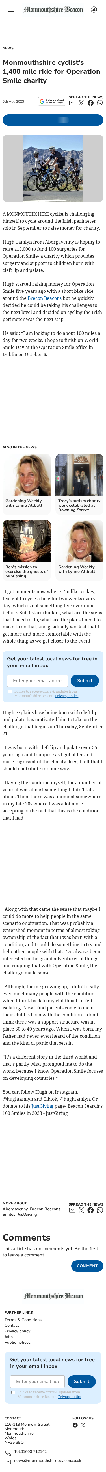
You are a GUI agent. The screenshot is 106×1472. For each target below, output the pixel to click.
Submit (84, 681)
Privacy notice (66, 696)
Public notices (18, 1342)
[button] (11, 10)
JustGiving (42, 1106)
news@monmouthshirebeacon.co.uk (47, 1460)
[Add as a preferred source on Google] (51, 101)
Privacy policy (17, 1331)
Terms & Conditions (23, 1320)
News (8, 48)
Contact (12, 1325)
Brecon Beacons (45, 298)
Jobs (9, 1336)
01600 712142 (34, 1451)
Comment (87, 1266)
